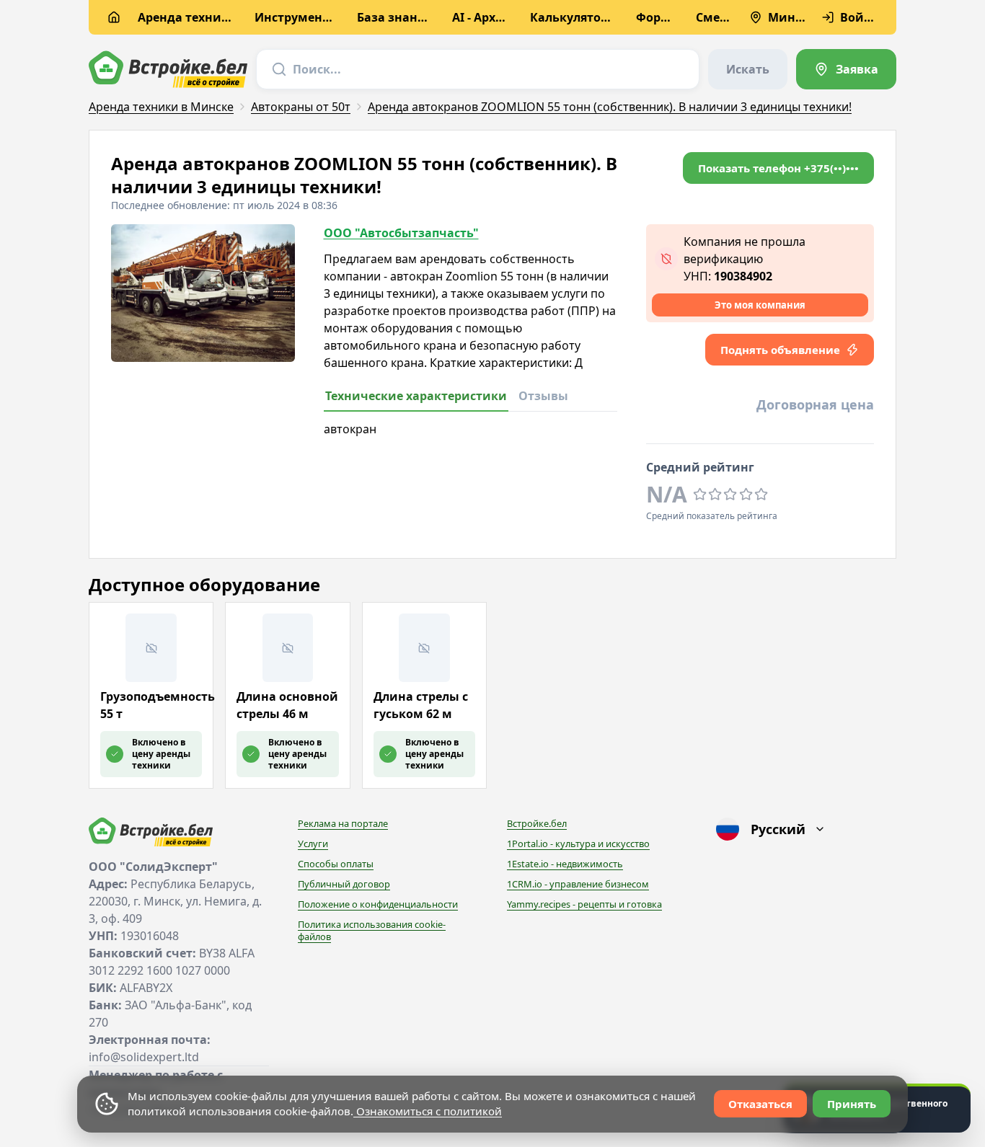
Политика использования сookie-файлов (372, 931)
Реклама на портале (343, 823)
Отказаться (760, 1104)
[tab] (416, 400)
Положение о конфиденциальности (378, 904)
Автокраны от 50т (300, 107)
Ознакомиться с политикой (427, 1111)
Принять (851, 1104)
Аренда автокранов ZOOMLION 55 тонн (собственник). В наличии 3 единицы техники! (610, 107)
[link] (846, 69)
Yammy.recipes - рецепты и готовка (584, 904)
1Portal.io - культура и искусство (578, 843)
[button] (778, 168)
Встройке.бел (537, 823)
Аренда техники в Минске (161, 107)
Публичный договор (344, 883)
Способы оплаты (336, 863)
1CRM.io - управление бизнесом (578, 883)
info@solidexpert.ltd (144, 1057)
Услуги (313, 843)
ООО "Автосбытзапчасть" (401, 233)
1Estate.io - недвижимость (565, 863)
